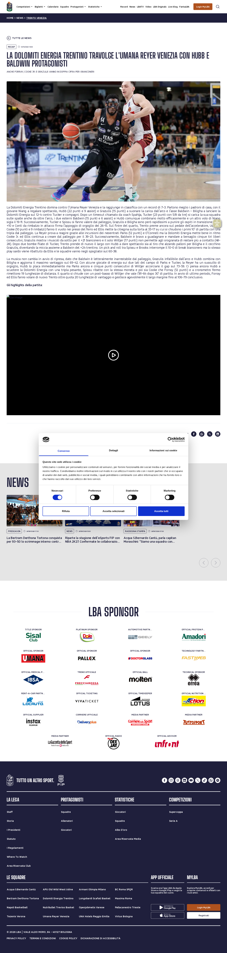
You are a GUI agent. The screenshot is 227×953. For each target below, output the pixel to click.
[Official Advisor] (167, 743)
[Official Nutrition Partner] (194, 701)
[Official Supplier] (33, 722)
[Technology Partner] (194, 658)
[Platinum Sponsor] (87, 637)
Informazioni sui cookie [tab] (163, 450)
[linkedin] (217, 434)
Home (10, 18)
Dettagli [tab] (113, 450)
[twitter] (209, 434)
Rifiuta (66, 511)
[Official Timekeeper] (140, 701)
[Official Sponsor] (33, 658)
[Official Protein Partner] (194, 637)
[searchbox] (113, 4)
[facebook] (193, 434)
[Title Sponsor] (33, 637)
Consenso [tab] (64, 450)
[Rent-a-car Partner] (33, 701)
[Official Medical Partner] (33, 680)
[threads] (177, 780)
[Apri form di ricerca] (217, 6)
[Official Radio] (114, 743)
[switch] (95, 497)
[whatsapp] (201, 434)
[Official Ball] (140, 680)
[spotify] (217, 780)
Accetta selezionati (113, 511)
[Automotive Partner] (140, 637)
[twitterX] (197, 780)
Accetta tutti (161, 511)
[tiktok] (204, 780)
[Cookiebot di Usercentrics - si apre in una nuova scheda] (170, 439)
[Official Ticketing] (87, 701)
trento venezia (36, 18)
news (19, 18)
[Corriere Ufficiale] (87, 722)
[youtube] (191, 780)
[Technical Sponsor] (194, 680)
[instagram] (171, 780)
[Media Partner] (140, 722)
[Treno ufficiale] (87, 680)
